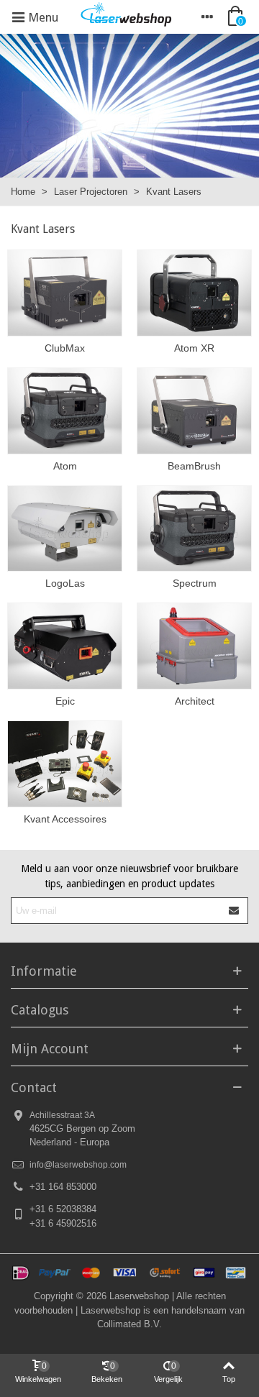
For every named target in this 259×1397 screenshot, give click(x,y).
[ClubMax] (64, 292)
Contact (34, 1087)
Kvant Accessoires (65, 819)
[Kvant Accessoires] (64, 763)
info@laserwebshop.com (78, 1165)
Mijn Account (49, 1048)
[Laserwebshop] (126, 17)
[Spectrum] (194, 528)
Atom (65, 466)
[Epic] (64, 646)
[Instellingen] (207, 16)
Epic (65, 701)
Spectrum (195, 583)
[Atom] (64, 410)
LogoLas (65, 583)
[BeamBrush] (194, 410)
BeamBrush (194, 466)
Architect (194, 701)
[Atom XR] (194, 292)
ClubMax (65, 348)
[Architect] (194, 646)
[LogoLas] (64, 528)
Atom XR (194, 348)
